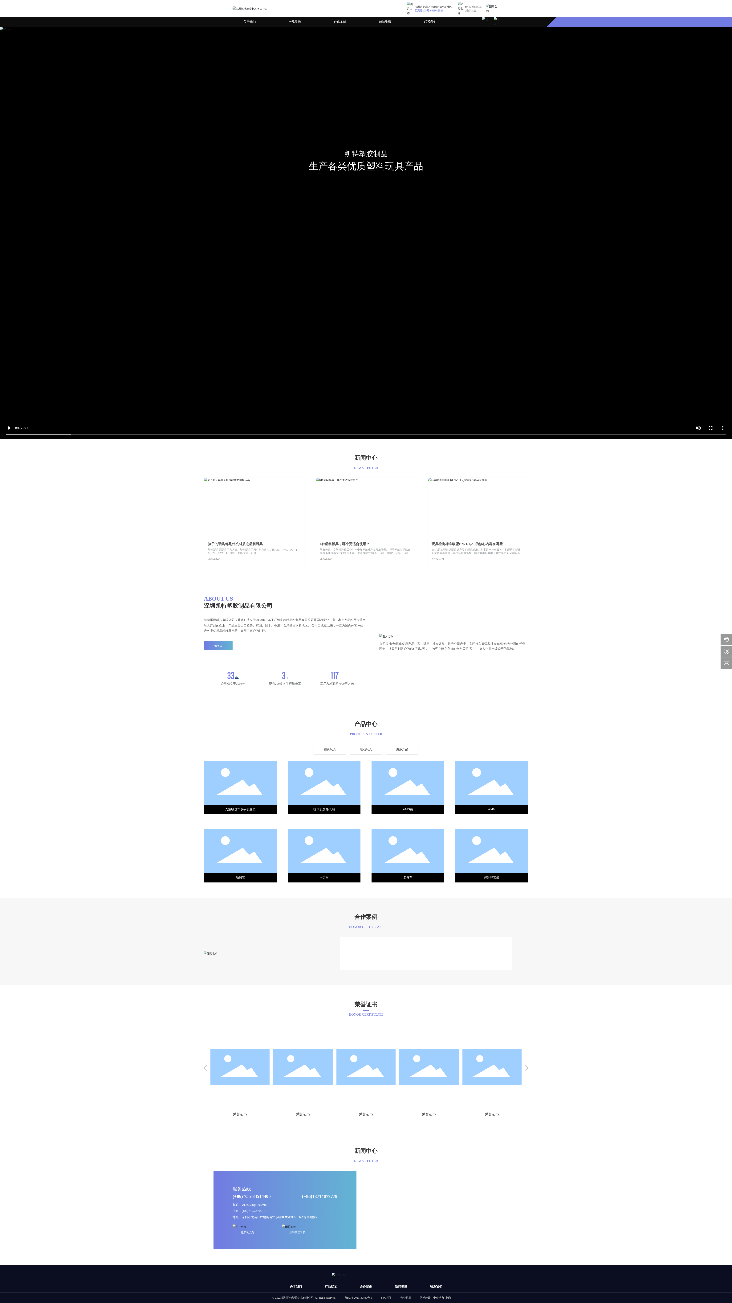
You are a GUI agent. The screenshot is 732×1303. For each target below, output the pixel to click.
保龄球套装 (324, 877)
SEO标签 (396, 1297)
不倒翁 (491, 809)
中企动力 (429, 1297)
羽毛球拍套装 (408, 877)
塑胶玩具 (330, 749)
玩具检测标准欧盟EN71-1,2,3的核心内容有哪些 (467, 544)
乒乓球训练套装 (491, 877)
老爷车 (240, 877)
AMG (324, 809)
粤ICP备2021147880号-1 (368, 1297)
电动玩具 (366, 749)
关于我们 (250, 21)
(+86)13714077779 (319, 1196)
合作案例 (340, 21)
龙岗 (438, 1297)
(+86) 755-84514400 (252, 1196)
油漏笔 (408, 809)
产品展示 (295, 21)
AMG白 (240, 809)
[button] (205, 1068)
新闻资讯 (385, 21)
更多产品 (402, 749)
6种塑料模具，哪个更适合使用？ (345, 544)
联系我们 (430, 21)
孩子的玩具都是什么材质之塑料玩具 (235, 544)
